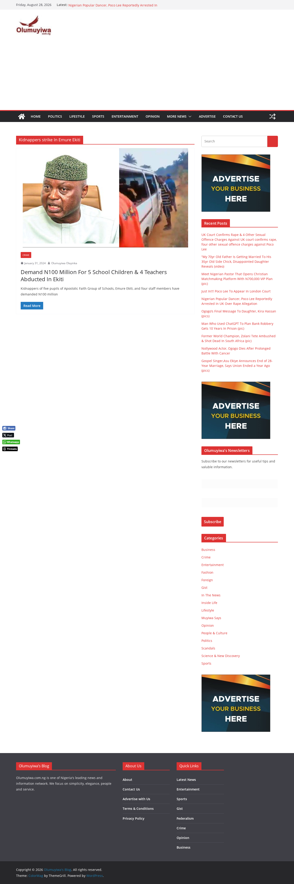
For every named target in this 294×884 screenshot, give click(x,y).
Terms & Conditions (138, 808)
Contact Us (233, 116)
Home (36, 116)
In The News (210, 595)
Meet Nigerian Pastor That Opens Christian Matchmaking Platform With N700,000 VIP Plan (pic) (237, 279)
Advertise (207, 116)
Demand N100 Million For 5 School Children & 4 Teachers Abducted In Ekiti (94, 275)
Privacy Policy (133, 818)
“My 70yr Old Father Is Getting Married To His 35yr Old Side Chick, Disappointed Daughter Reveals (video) (236, 262)
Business (208, 549)
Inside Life (209, 603)
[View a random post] (272, 116)
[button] (189, 116)
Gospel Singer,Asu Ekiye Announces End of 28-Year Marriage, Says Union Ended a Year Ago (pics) (237, 366)
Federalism (185, 818)
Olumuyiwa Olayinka (64, 263)
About (127, 779)
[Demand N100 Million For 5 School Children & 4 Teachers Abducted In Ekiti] (105, 197)
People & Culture (214, 633)
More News (177, 116)
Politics (55, 116)
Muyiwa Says (211, 618)
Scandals (208, 648)
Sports (98, 116)
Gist (204, 587)
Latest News (186, 779)
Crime (26, 255)
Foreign (207, 580)
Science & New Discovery (220, 656)
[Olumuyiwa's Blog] (21, 116)
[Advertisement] (147, 75)
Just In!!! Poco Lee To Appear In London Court (103, 5)
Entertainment (125, 116)
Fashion (207, 572)
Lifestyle (77, 116)
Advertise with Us (136, 799)
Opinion (153, 116)
